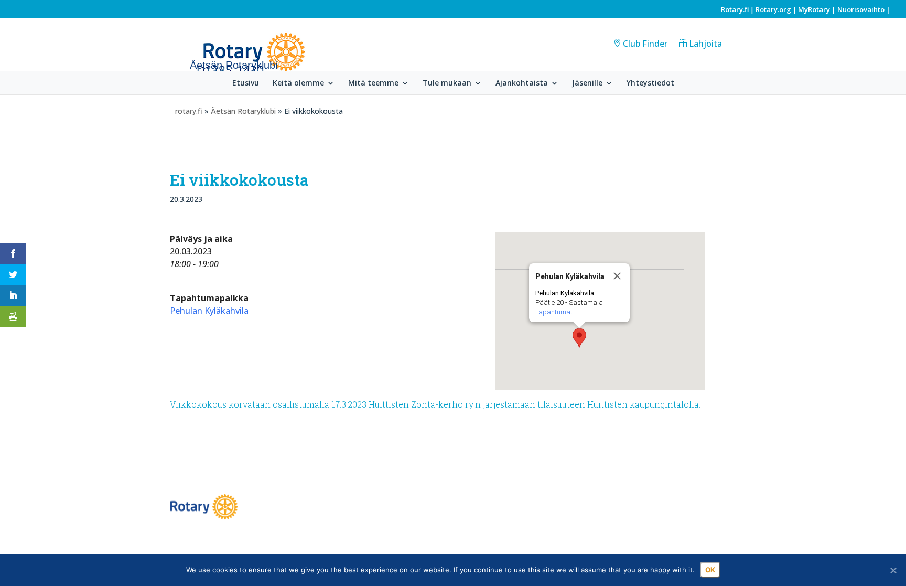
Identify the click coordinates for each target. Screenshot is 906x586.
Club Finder (645, 43)
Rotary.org (773, 9)
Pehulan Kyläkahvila (209, 310)
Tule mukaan (447, 83)
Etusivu (245, 83)
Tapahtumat (554, 312)
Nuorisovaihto (861, 9)
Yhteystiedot (650, 83)
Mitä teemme (373, 83)
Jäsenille (587, 83)
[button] (579, 338)
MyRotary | (817, 9)
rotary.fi (188, 111)
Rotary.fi (735, 9)
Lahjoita (705, 43)
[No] (893, 570)
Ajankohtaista (521, 83)
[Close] (617, 276)
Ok (710, 570)
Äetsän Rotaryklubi (243, 111)
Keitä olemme (298, 83)
